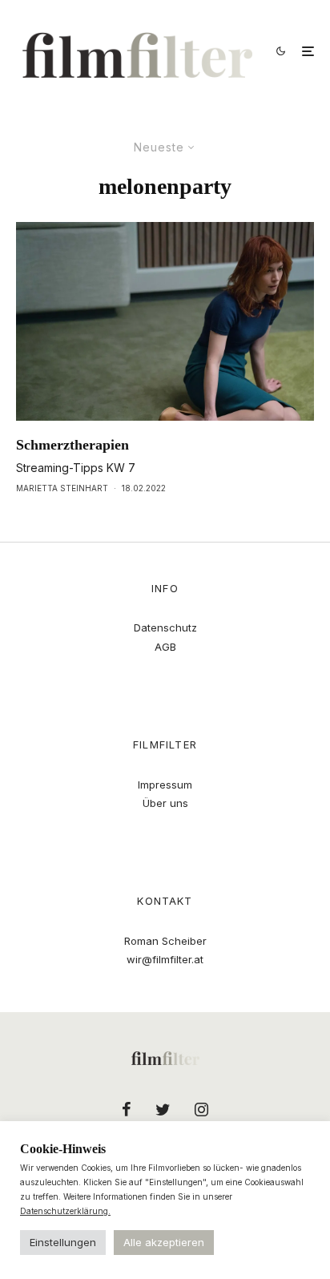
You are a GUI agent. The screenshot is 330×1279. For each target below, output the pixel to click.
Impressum (165, 784)
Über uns (165, 803)
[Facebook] (126, 1109)
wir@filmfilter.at (165, 959)
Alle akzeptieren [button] (163, 1242)
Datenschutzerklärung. (65, 1211)
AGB (165, 646)
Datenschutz (165, 627)
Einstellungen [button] (63, 1242)
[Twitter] (163, 1109)
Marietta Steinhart (62, 488)
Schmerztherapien (72, 445)
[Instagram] (201, 1109)
